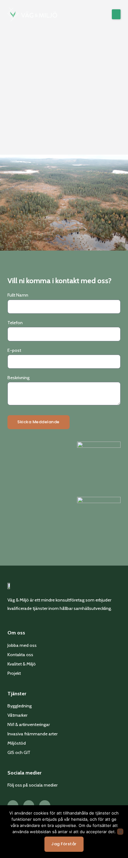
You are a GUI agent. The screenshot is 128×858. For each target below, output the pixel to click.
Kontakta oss (20, 654)
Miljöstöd (16, 743)
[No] (120, 831)
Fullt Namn (17, 295)
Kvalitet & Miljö (21, 664)
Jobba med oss (22, 645)
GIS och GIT (18, 752)
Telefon (15, 322)
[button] (116, 14)
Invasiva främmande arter (32, 734)
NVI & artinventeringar (28, 724)
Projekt (14, 673)
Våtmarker (17, 715)
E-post (14, 350)
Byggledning (19, 706)
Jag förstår (64, 844)
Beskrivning (18, 377)
